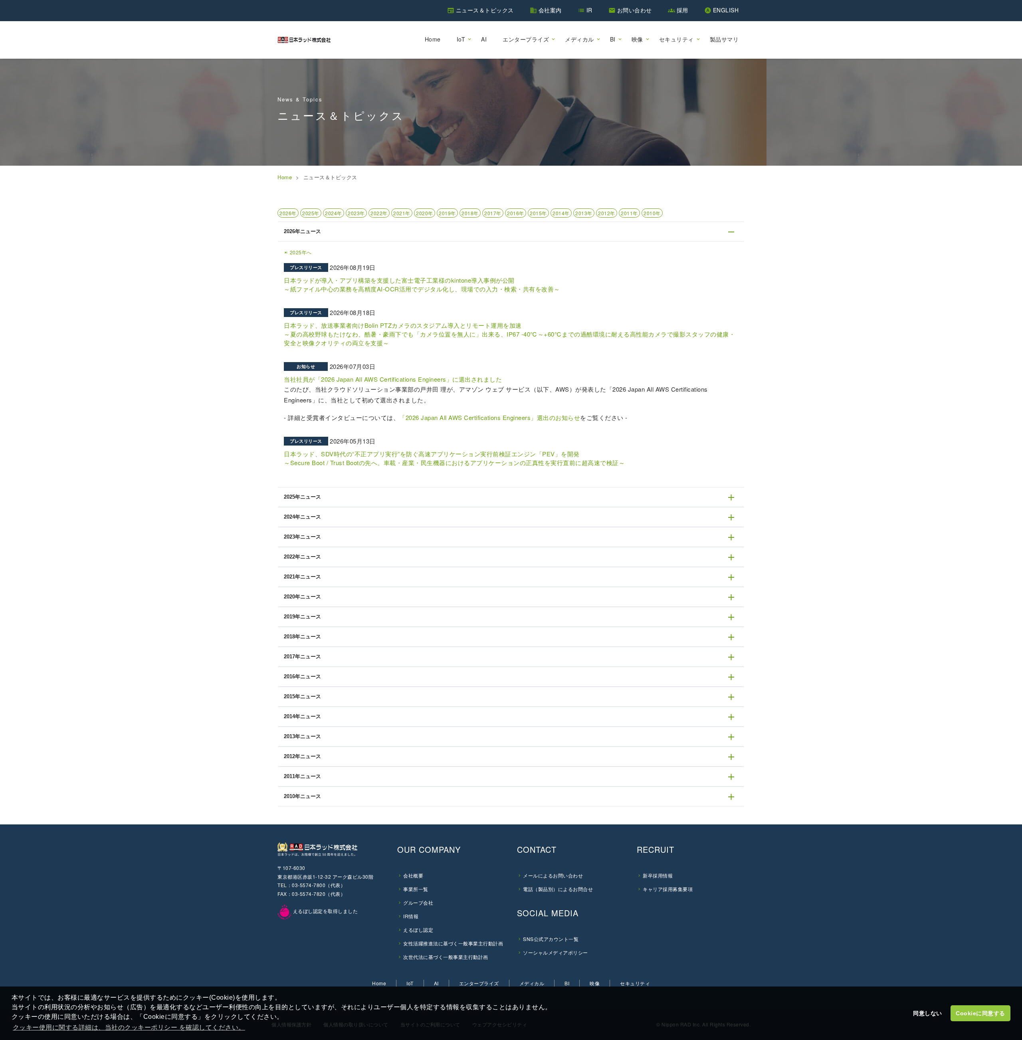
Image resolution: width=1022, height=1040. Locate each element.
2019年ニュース (302, 617)
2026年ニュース (302, 231)
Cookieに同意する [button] (980, 1013)
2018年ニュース (302, 637)
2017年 (492, 213)
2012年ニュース (302, 756)
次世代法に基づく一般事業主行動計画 (445, 956)
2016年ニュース (302, 676)
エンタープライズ (526, 39)
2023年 (356, 213)
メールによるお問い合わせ (553, 875)
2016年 (515, 213)
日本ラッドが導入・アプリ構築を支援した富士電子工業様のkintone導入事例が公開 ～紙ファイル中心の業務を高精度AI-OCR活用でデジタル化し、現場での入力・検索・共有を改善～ (422, 284)
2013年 (583, 213)
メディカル (579, 39)
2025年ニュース (302, 497)
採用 (682, 10)
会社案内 (550, 10)
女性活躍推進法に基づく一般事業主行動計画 (453, 943)
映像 (637, 39)
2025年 (310, 213)
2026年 (288, 213)
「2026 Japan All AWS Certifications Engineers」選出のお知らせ (489, 417)
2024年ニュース (302, 517)
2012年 (606, 213)
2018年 (470, 213)
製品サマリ (724, 39)
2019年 (447, 213)
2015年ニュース (302, 696)
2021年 (401, 213)
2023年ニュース (302, 537)
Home (433, 39)
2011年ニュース (302, 776)
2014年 (561, 213)
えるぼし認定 (418, 929)
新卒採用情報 (658, 875)
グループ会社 (418, 902)
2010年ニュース (302, 796)
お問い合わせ (634, 10)
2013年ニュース (302, 736)
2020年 (424, 213)
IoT (461, 39)
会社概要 (413, 875)
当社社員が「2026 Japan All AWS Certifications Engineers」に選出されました (393, 379)
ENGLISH (726, 10)
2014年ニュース (302, 716)
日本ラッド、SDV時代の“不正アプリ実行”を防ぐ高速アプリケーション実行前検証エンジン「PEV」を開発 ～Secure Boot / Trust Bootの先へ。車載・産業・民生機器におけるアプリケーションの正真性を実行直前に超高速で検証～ (454, 458)
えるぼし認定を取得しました (324, 910)
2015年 (538, 213)
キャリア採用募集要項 (668, 888)
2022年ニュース (302, 557)
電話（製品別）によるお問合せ (558, 888)
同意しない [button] (927, 1013)
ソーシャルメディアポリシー (555, 952)
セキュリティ (676, 39)
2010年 (652, 213)
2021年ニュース (302, 577)
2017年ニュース (302, 657)
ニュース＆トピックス (485, 10)
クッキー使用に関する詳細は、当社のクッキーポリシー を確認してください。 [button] (129, 1027)
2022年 (379, 213)
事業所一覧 (415, 888)
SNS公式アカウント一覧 (550, 938)
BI (613, 39)
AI (484, 39)
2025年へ (298, 252)
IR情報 (410, 916)
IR (589, 10)
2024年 (333, 213)
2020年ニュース (302, 597)
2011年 (629, 213)
